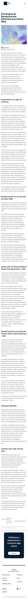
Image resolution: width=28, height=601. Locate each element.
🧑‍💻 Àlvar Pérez (5, 47)
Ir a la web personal (19, 521)
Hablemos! (14, 553)
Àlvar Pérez (8, 518)
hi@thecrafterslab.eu (14, 571)
